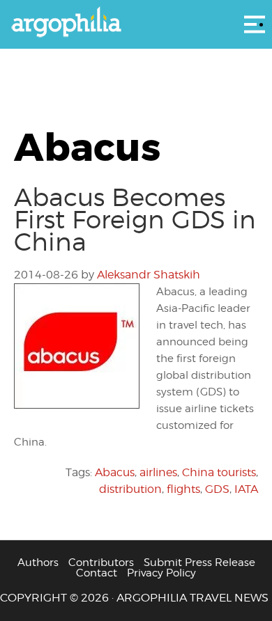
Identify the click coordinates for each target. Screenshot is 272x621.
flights (183, 489)
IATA (246, 489)
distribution (130, 489)
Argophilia (136, 23)
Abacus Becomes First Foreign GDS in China (135, 219)
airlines (158, 472)
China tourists (219, 472)
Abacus (115, 472)
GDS (217, 489)
